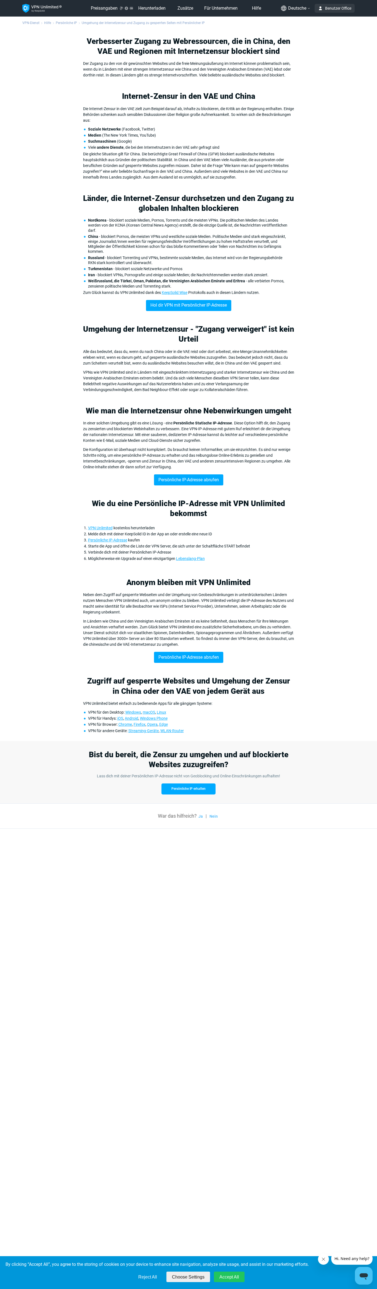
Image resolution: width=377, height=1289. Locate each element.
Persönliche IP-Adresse (107, 540)
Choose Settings (188, 1277)
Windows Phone (154, 718)
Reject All (147, 1277)
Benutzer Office (338, 8)
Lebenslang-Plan (190, 558)
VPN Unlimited (100, 528)
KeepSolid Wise (174, 292)
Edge (163, 724)
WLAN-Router (172, 731)
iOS (120, 718)
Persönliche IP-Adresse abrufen (188, 479)
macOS (149, 712)
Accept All (229, 1277)
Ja (200, 816)
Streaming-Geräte (143, 731)
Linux (161, 712)
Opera (152, 724)
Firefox (139, 724)
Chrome (125, 724)
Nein (213, 816)
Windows (133, 712)
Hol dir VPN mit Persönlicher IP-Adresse (188, 305)
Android (131, 718)
